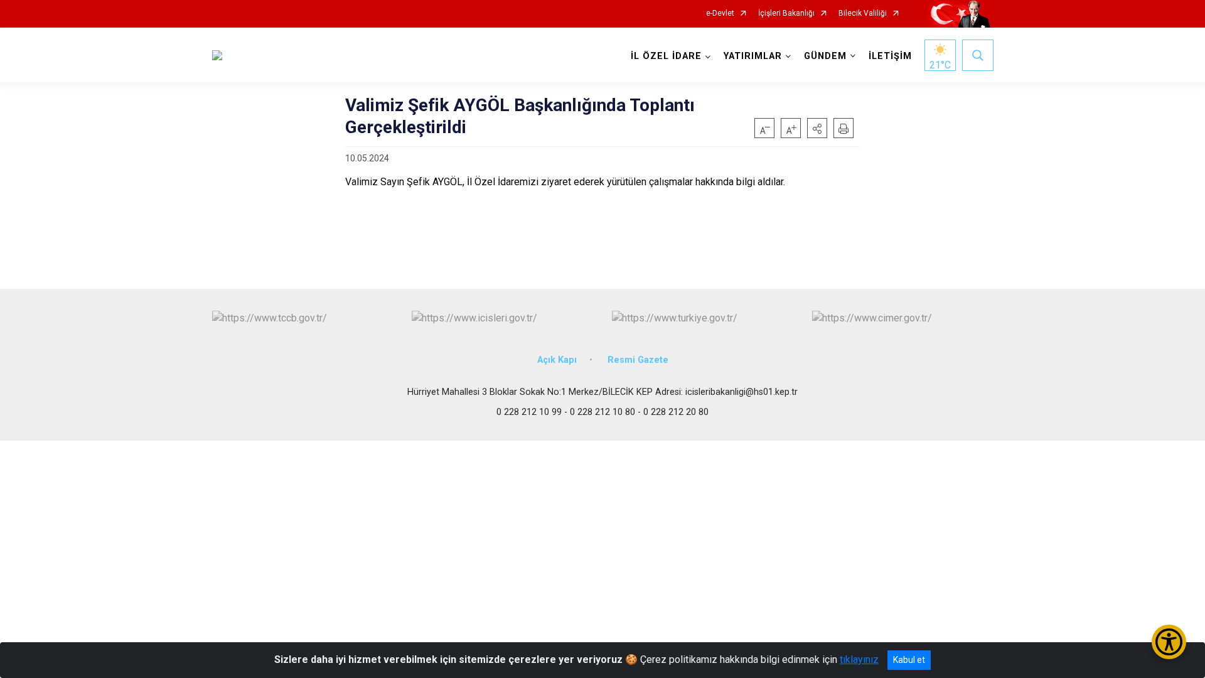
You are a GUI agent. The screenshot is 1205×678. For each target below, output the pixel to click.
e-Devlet (720, 13)
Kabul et (909, 660)
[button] (817, 128)
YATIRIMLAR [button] (753, 56)
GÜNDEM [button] (825, 56)
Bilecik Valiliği (862, 13)
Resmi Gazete (638, 360)
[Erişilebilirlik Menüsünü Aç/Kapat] (1169, 642)
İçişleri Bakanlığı (786, 13)
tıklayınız (859, 659)
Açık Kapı (557, 360)
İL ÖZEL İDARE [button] (666, 56)
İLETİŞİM (890, 56)
